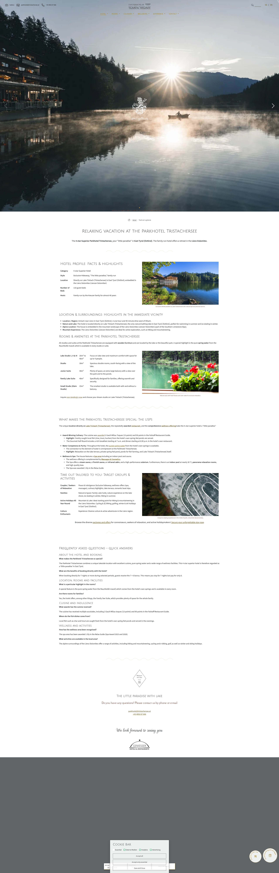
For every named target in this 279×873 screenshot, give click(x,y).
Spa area (97, 456)
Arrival (107, 865)
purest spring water (117, 445)
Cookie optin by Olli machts (160, 872)
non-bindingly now (74, 397)
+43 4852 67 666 (139, 714)
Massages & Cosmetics (110, 459)
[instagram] (217, 805)
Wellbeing (143, 13)
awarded (101, 435)
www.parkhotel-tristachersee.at (72, 826)
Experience (158, 13)
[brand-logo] (139, 6)
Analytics (144, 850)
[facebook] (211, 805)
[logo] (139, 778)
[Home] (129, 220)
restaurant (135, 426)
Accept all (139, 856)
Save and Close (139, 868)
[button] (273, 105)
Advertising (156, 850)
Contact (173, 13)
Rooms (115, 13)
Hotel (103, 13)
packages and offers (102, 522)
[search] (252, 5)
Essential (118, 850)
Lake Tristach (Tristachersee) (98, 426)
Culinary (128, 13)
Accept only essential (139, 862)
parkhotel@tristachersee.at (139, 711)
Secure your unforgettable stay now (187, 522)
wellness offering (168, 426)
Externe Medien (131, 850)
